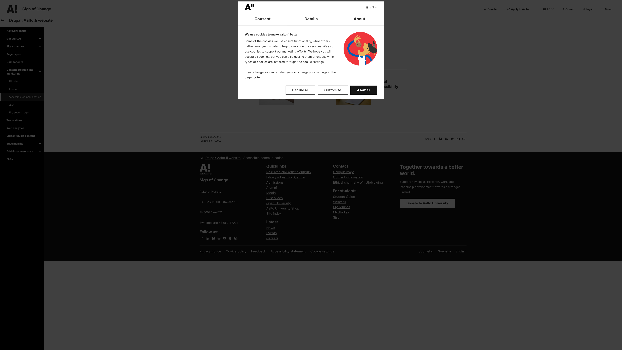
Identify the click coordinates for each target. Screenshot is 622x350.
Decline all (300, 90)
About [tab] (359, 19)
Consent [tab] (262, 19)
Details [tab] (311, 19)
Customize (332, 90)
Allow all (363, 90)
